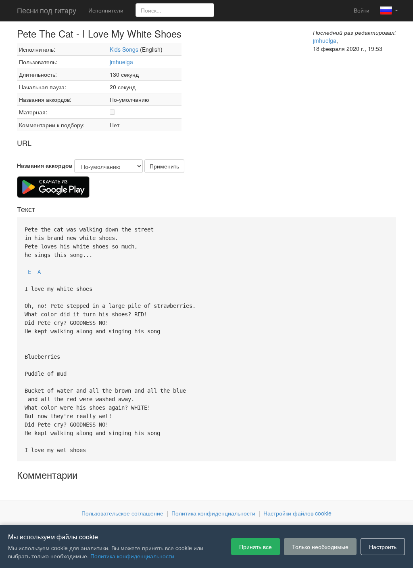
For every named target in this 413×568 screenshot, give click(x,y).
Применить (164, 166)
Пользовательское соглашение (122, 513)
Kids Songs (124, 49)
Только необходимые (320, 547)
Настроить (382, 547)
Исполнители (105, 10)
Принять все (255, 547)
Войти (361, 10)
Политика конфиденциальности (213, 513)
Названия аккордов (45, 165)
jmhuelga (121, 62)
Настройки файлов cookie (297, 513)
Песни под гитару (46, 10)
